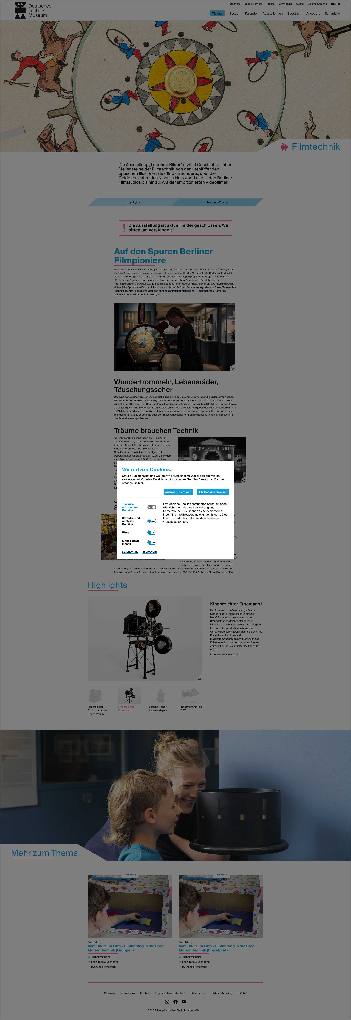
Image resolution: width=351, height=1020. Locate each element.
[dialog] (175, 510)
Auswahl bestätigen (178, 492)
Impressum (149, 551)
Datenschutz (130, 551)
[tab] (134, 507)
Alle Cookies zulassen (213, 492)
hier (140, 483)
